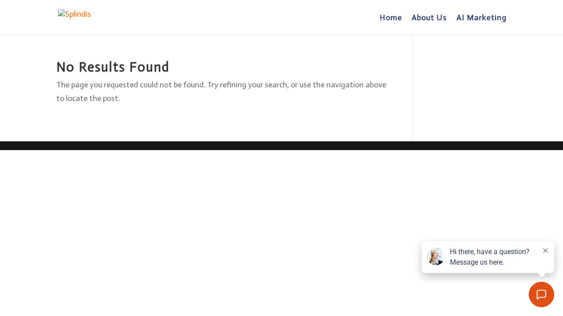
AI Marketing (482, 18)
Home (391, 18)
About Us (429, 18)
